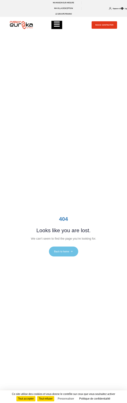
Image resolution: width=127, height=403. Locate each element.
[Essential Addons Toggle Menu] (56, 25)
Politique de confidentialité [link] (94, 398)
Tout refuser (46, 398)
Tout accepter (26, 398)
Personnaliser (66, 398)
